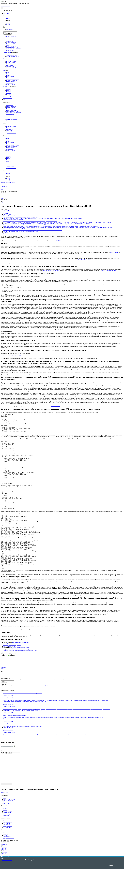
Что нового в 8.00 (10, 43)
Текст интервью (7, 214)
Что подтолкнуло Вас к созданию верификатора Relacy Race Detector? (20, 217)
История (8, 89)
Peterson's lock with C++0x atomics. (20, 642)
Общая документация (11, 55)
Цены (4, 58)
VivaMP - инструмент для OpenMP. (20, 647)
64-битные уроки (10, 84)
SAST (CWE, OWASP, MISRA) (13, 49)
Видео (7, 74)
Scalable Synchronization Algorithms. (12, 645)
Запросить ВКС (7, 96)
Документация (7, 52)
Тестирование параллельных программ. (21, 649)
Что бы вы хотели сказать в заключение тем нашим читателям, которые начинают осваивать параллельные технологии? (32, 230)
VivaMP (116, 252)
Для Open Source (10, 66)
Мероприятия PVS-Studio (12, 79)
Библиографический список (10, 233)
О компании (6, 86)
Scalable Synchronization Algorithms (51, 270)
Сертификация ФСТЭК (12, 47)
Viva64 (111, 252)
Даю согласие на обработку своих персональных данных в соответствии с (31, 685)
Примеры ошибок (10, 81)
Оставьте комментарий (6, 753)
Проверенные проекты (12, 80)
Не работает (6, 815)
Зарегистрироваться (5, 6)
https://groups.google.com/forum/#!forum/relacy (11, 356)
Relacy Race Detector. (8, 643)
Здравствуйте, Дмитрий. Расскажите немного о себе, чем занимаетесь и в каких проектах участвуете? (28, 215)
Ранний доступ (7, 803)
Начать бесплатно (7, 98)
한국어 (8, 24)
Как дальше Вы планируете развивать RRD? (14, 228)
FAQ (7, 45)
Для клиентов (9, 63)
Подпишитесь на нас (8, 838)
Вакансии (8, 91)
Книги (8, 75)
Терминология (9, 83)
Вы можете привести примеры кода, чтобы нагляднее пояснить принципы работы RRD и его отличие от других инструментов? (35, 224)
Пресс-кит (8, 94)
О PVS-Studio (9, 41)
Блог (4, 70)
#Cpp (2, 202)
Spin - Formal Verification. (9, 646)
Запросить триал (7, 811)
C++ (2, 189)
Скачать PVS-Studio (11, 42)
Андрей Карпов (4, 198)
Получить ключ (4, 792)
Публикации (4, 186)
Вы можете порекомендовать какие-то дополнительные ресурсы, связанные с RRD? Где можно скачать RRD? (30, 221)
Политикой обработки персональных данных (50, 685)
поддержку (58, 240)
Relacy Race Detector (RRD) (84, 259)
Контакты (8, 93)
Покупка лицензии (11, 61)
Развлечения (9, 77)
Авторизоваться (10, 29)
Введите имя (4, 752)
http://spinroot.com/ (55, 406)
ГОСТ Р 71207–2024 (11, 46)
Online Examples (10, 50)
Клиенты (8, 90)
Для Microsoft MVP (11, 67)
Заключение (6, 232)
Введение (5, 213)
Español (8, 23)
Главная (2, 183)
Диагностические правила (12, 56)
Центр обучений (10, 76)
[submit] (7, 34)
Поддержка (6, 13)
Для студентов (9, 65)
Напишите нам (7, 836)
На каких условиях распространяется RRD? (14, 219)
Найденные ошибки (8, 800)
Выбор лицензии (10, 62)
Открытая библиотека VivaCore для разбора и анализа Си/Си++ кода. (20, 650)
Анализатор (6, 38)
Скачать (5, 810)
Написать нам (4, 844)
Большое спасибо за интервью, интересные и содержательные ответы (20, 231)
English (8, 18)
